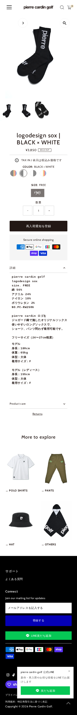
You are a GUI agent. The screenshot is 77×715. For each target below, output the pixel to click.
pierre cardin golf (40, 706)
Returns (37, 414)
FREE (39, 193)
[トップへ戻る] (68, 703)
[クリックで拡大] (65, 23)
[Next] (23, 23)
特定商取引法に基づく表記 (32, 701)
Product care (18, 403)
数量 (38, 202)
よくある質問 (14, 579)
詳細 (12, 267)
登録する (38, 620)
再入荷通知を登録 (38, 226)
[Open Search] (62, 7)
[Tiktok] (13, 675)
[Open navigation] (9, 7)
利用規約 (10, 701)
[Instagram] (7, 675)
